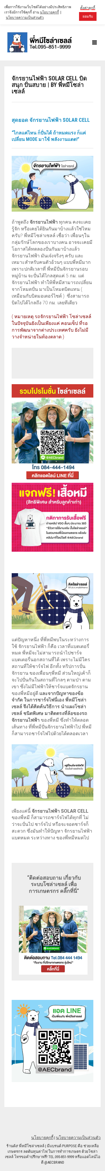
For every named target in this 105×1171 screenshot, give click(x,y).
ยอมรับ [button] (88, 16)
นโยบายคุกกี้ (42, 1137)
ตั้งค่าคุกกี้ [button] (87, 8)
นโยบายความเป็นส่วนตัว (78, 1137)
